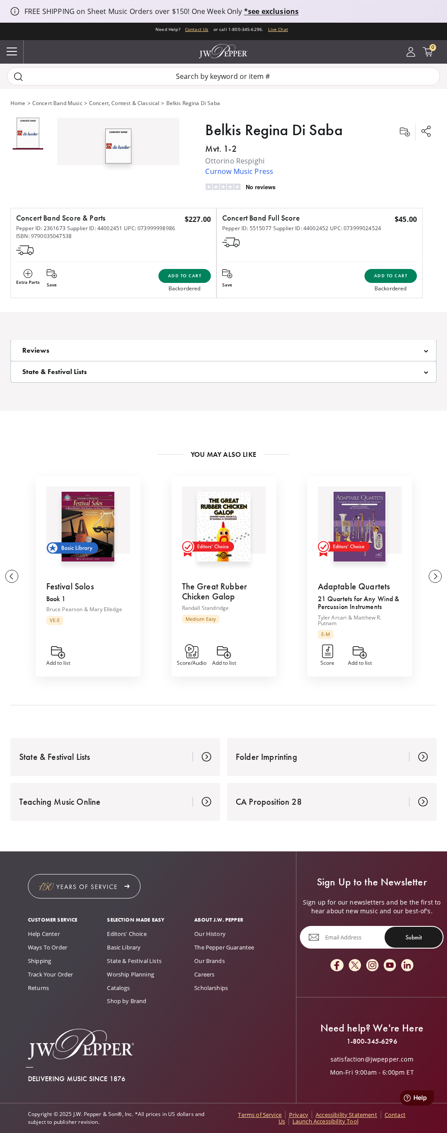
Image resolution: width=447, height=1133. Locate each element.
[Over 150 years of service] (84, 886)
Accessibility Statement (346, 1115)
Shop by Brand (126, 1001)
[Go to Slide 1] (28, 134)
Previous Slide (11, 576)
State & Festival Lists (134, 961)
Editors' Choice (126, 934)
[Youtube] (390, 966)
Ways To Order (47, 947)
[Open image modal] (118, 149)
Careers (204, 974)
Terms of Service (260, 1115)
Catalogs (118, 988)
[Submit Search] (18, 76)
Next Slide (435, 576)
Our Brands (209, 961)
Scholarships (211, 988)
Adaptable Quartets (354, 586)
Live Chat (278, 29)
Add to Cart (185, 276)
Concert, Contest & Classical (124, 103)
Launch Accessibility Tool (325, 1121)
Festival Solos (70, 586)
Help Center (44, 934)
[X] (355, 966)
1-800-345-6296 (372, 1041)
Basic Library (124, 947)
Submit (414, 937)
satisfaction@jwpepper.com (371, 1059)
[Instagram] (372, 966)
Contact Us (197, 29)
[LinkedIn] (407, 966)
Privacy (298, 1115)
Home (18, 103)
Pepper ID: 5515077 (247, 228)
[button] (118, 144)
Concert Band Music (57, 103)
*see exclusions (271, 11)
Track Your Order (50, 974)
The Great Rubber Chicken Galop (215, 591)
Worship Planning (130, 974)
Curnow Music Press (239, 171)
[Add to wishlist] (404, 132)
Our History (210, 934)
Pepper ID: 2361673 (40, 228)
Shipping (39, 961)
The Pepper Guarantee (224, 947)
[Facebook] (337, 966)
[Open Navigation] (12, 52)
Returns (38, 988)
